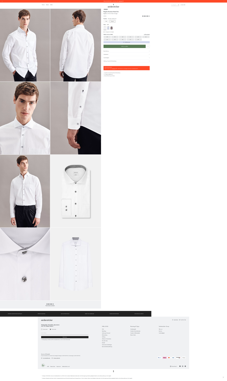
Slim (106, 21)
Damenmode (45, 329)
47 (130, 39)
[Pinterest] (185, 366)
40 (122, 36)
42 (138, 36)
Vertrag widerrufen (56, 358)
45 (114, 39)
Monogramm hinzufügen (109, 31)
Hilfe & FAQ (105, 326)
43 (145, 36)
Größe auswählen (124, 46)
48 (138, 39)
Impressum (59, 366)
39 (114, 36)
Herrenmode (54, 329)
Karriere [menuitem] (160, 331)
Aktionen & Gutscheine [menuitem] (106, 338)
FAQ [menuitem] (103, 329)
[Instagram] (182, 366)
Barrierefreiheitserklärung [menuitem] (107, 346)
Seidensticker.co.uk (66, 366)
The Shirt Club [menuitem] (104, 340)
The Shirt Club (183, 319)
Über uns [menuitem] (160, 329)
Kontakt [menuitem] (103, 342)
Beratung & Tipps (134, 326)
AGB (48, 366)
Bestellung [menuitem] (104, 331)
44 (107, 39)
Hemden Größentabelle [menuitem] (135, 333)
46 (122, 39)
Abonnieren (65, 337)
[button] (50, 305)
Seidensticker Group (164, 326)
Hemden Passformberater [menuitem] (135, 331)
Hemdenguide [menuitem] (133, 329)
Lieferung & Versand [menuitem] (106, 333)
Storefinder (176, 319)
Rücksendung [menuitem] (104, 335)
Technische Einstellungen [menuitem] (107, 344)
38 (107, 36)
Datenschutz (52, 366)
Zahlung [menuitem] (103, 336)
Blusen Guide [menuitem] (133, 335)
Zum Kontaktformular (46, 358)
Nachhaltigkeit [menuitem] (162, 333)
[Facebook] (180, 366)
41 (130, 36)
